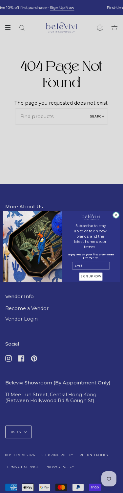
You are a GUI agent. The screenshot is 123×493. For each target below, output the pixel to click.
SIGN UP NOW (91, 276)
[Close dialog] (116, 215)
